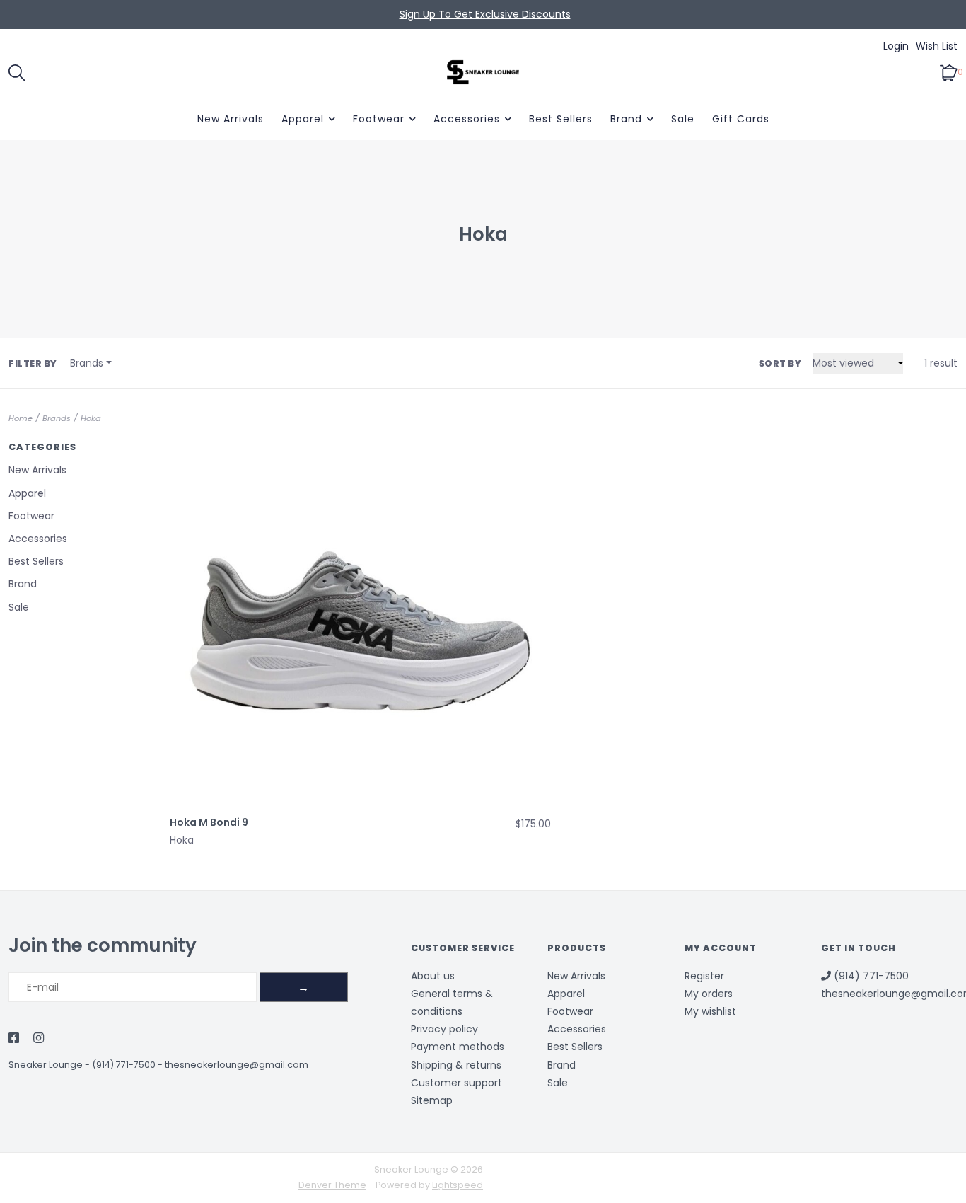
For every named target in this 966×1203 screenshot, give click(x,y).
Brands (56, 418)
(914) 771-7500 (124, 1065)
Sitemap (432, 1100)
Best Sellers (561, 119)
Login (896, 46)
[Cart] (949, 71)
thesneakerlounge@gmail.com (236, 1065)
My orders (709, 993)
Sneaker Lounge (45, 1065)
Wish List (937, 46)
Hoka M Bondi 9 (209, 822)
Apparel (302, 119)
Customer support (456, 1083)
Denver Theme (332, 1185)
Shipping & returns (456, 1065)
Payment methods (457, 1047)
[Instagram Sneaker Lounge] (38, 1039)
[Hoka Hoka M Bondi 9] (360, 617)
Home (20, 418)
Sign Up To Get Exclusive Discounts (485, 14)
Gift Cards (740, 119)
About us (433, 976)
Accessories (466, 119)
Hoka (91, 418)
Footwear (379, 119)
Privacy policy (444, 1029)
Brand (626, 119)
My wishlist (710, 1011)
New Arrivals (230, 119)
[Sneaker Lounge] (483, 72)
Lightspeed (457, 1185)
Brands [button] (86, 363)
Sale (682, 119)
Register (704, 976)
